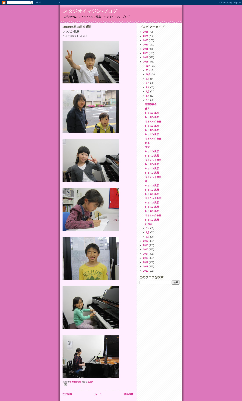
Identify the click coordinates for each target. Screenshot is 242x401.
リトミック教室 (153, 121)
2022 (146, 44)
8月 (148, 83)
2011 (146, 266)
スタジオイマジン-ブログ (90, 11)
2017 (146, 241)
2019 (146, 57)
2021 (146, 49)
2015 (146, 249)
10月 (148, 74)
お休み (148, 224)
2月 (148, 232)
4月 (148, 100)
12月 (148, 66)
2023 (146, 40)
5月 (148, 95)
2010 (146, 270)
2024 (146, 36)
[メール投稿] (98, 384)
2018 (146, 61)
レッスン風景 (152, 112)
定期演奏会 (151, 104)
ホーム (98, 394)
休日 (147, 108)
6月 (148, 91)
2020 (146, 53)
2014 (146, 253)
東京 (147, 142)
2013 (146, 258)
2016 (146, 245)
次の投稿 (67, 394)
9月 (148, 78)
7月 (148, 87)
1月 (148, 236)
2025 (146, 32)
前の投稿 (128, 394)
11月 (148, 70)
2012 (146, 262)
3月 (148, 228)
